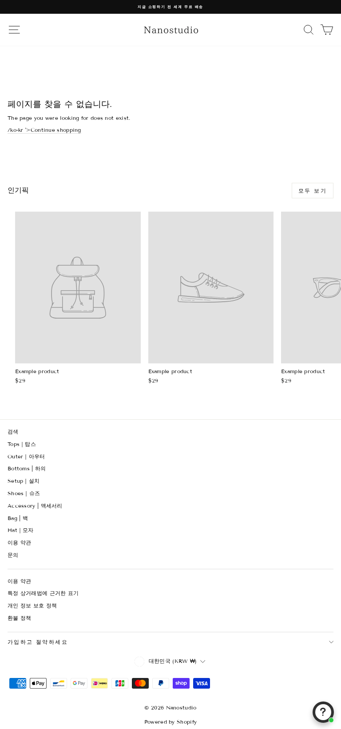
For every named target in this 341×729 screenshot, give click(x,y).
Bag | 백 (18, 518)
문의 (13, 555)
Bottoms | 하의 (27, 468)
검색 (13, 431)
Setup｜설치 (24, 480)
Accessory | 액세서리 (35, 505)
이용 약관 (20, 542)
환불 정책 (20, 618)
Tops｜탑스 (22, 444)
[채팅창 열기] (323, 712)
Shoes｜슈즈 (24, 493)
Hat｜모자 (21, 530)
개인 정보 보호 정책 (32, 605)
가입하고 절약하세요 (38, 641)
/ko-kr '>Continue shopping (44, 129)
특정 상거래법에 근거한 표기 (43, 593)
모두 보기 (312, 190)
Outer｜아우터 (26, 456)
